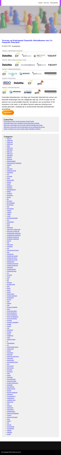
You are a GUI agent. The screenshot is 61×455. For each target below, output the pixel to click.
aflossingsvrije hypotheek (14, 163)
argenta (9, 165)
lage (8, 305)
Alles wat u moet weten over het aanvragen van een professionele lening (24, 127)
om (8, 345)
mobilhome (10, 335)
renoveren (10, 371)
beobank (9, 193)
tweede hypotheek (12, 392)
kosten (9, 292)
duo (8, 220)
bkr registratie (11, 203)
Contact (40, 2)
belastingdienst (11, 189)
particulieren (10, 360)
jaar (8, 278)
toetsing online (11, 388)
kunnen (9, 299)
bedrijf (8, 184)
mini (8, 328)
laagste (9, 303)
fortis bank (10, 227)
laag (8, 301)
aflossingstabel (11, 161)
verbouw (9, 405)
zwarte (9, 434)
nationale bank (11, 339)
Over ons (46, 2)
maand (9, 326)
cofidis (9, 214)
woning (9, 424)
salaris (9, 375)
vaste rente (10, 402)
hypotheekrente (11, 269)
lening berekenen (12, 313)
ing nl (8, 277)
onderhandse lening (12, 347)
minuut (9, 333)
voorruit (9, 415)
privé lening (10, 368)
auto (8, 167)
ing (8, 273)
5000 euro (10, 153)
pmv (8, 364)
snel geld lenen (11, 379)
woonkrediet (10, 428)
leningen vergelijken (12, 322)
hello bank (10, 244)
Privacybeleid (54, 2)
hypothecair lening (12, 259)
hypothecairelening (12, 265)
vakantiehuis (10, 398)
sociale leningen (11, 381)
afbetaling (10, 155)
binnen (9, 197)
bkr (8, 199)
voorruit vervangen (12, 417)
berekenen (10, 195)
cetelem (9, 212)
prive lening (10, 366)
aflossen (9, 157)
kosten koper (10, 294)
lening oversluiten (12, 318)
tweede (9, 390)
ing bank (9, 275)
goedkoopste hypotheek (13, 235)
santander (10, 377)
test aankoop (10, 387)
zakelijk (9, 430)
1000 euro (10, 140)
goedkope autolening (13, 237)
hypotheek (10, 267)
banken (9, 182)
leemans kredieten (12, 307)
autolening (10, 172)
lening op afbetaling (12, 316)
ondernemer (10, 349)
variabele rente (11, 400)
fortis (8, 225)
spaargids (10, 385)
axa (8, 174)
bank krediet (10, 180)
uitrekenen (10, 394)
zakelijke (9, 432)
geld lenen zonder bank (13, 229)
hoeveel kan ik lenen (13, 250)
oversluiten (10, 352)
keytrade (9, 282)
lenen (8, 309)
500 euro (9, 151)
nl (7, 341)
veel (8, 404)
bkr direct (9, 201)
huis (8, 252)
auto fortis (9, 168)
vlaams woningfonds (13, 413)
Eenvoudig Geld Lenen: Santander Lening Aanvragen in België (21, 123)
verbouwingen (11, 411)
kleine (8, 288)
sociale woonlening (12, 383)
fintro (8, 223)
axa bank (9, 176)
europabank (10, 222)
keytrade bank (11, 284)
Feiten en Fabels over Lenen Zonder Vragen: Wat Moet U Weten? (22, 129)
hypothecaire (10, 261)
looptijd (9, 324)
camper (9, 210)
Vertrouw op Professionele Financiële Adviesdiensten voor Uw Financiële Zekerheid (27, 41)
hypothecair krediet (12, 256)
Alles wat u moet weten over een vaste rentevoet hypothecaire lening (23, 125)
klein (8, 286)
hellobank (10, 246)
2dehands (10, 150)
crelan (8, 216)
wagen (9, 421)
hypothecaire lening (12, 263)
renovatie (9, 369)
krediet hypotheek (12, 296)
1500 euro (10, 142)
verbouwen (10, 407)
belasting (9, 187)
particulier (10, 354)
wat (8, 423)
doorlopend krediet (12, 218)
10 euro (9, 138)
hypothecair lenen (12, 258)
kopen (8, 290)
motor (8, 337)
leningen (9, 320)
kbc (8, 280)
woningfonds (10, 426)
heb (8, 242)
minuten (9, 332)
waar (8, 419)
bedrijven (9, 186)
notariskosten (11, 343)
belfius (9, 191)
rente (8, 373)
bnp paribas (10, 208)
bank (8, 178)
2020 (8, 146)
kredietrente (10, 297)
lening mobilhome (12, 314)
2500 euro (10, 148)
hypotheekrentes (11, 271)
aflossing (9, 159)
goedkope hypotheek (13, 239)
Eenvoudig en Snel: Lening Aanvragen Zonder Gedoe (19, 121)
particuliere (10, 358)
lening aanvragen (12, 311)
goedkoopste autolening (14, 233)
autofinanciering (11, 170)
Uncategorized (16, 46)
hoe (8, 248)
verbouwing (10, 409)
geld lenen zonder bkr (13, 231)
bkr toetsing (10, 204)
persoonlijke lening (12, 362)
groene (9, 241)
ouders (9, 351)
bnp (8, 206)
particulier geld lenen (13, 356)
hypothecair (10, 254)
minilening (10, 330)
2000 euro (10, 144)
